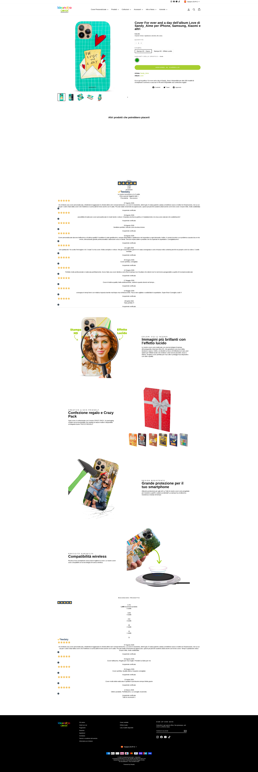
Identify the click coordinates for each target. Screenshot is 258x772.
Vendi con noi (83, 725)
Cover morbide (124, 722)
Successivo (133, 198)
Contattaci (82, 736)
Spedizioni (82, 733)
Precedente (124, 198)
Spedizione (147, 35)
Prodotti (114, 9)
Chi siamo (82, 722)
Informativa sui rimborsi (86, 741)
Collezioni (125, 9)
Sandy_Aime (144, 73)
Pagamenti (82, 727)
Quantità (139, 40)
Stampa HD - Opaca (143, 51)
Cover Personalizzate (99, 9)
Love (141, 75)
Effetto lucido (124, 725)
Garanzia (81, 730)
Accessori (137, 9)
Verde (137, 60)
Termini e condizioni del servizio (88, 738)
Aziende (162, 9)
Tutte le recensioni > (129, 697)
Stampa (138, 48)
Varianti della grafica (149, 56)
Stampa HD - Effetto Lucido (163, 51)
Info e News (150, 9)
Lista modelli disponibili (126, 727)
